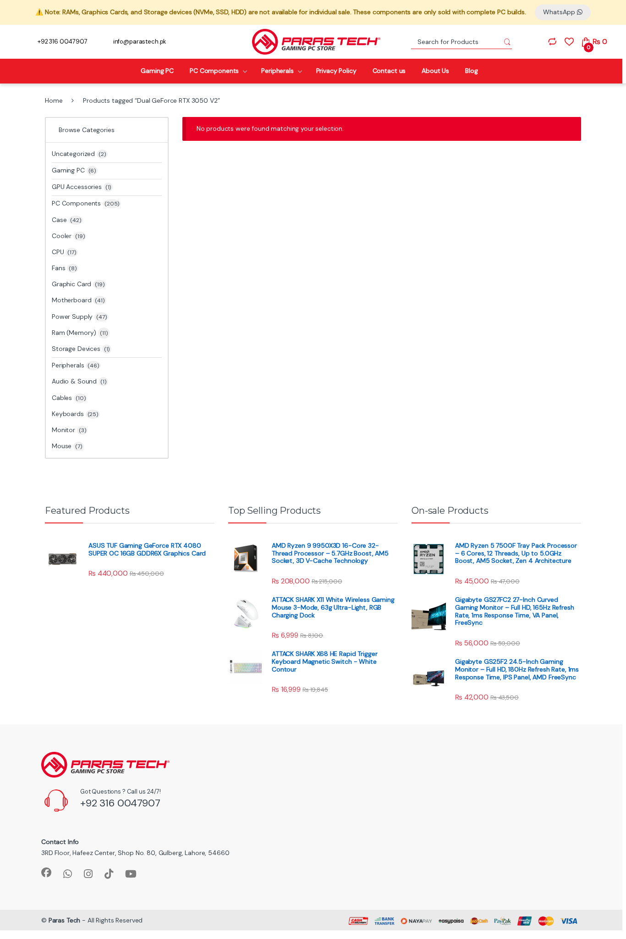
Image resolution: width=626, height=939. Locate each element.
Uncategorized (79, 154)
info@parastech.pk (140, 41)
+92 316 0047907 (63, 41)
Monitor (69, 430)
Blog (471, 71)
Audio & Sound (79, 381)
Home (53, 100)
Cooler (68, 236)
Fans (64, 268)
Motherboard (78, 300)
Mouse (67, 446)
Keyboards (75, 414)
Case (66, 220)
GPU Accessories (81, 187)
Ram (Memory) (74, 332)
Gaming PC (157, 71)
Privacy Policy (336, 71)
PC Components (214, 71)
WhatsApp (560, 12)
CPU (64, 252)
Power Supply (79, 316)
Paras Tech (65, 920)
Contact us (389, 71)
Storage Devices (81, 348)
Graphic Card (78, 284)
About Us (435, 71)
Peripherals (277, 71)
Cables (68, 398)
